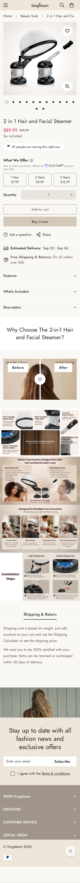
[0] (71, 5)
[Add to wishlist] (67, 31)
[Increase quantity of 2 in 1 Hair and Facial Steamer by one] (71, 195)
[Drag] (40, 379)
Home (7, 16)
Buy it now (40, 221)
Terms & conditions (56, 773)
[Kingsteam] (40, 5)
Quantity (9, 194)
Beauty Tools (29, 16)
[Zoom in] (67, 86)
